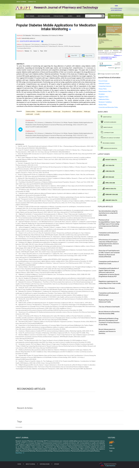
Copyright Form (108, 132)
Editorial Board (44, 16)
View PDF (73, 55)
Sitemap (56, 464)
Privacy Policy (103, 89)
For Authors (58, 16)
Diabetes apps (56, 111)
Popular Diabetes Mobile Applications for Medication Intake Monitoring (56, 27)
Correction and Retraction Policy (108, 107)
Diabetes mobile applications (44, 111)
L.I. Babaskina (44, 35)
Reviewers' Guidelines (105, 102)
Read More (19, 453)
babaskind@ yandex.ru (28, 38)
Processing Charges (108, 143)
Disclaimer (102, 94)
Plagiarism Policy (103, 96)
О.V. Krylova (52, 35)
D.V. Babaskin (27, 35)
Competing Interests (105, 86)
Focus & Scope (103, 81)
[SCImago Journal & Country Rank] (108, 73)
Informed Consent (104, 83)
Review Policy (103, 104)
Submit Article (116, 16)
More (70, 16)
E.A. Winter (59, 35)
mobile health (29, 114)
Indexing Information (110, 148)
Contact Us (32, 1)
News (78, 16)
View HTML (88, 55)
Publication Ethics (104, 99)
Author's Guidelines (109, 122)
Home (19, 16)
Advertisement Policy (105, 91)
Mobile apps (87, 111)
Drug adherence (66, 111)
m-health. (37, 114)
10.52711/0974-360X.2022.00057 (30, 41)
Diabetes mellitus (30, 111)
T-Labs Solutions (110, 465)
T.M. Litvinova (35, 35)
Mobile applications (77, 111)
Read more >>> (118, 55)
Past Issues (30, 16)
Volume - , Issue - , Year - (36, 51)
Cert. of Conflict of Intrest (111, 137)
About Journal (21, 1)
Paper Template (108, 127)
